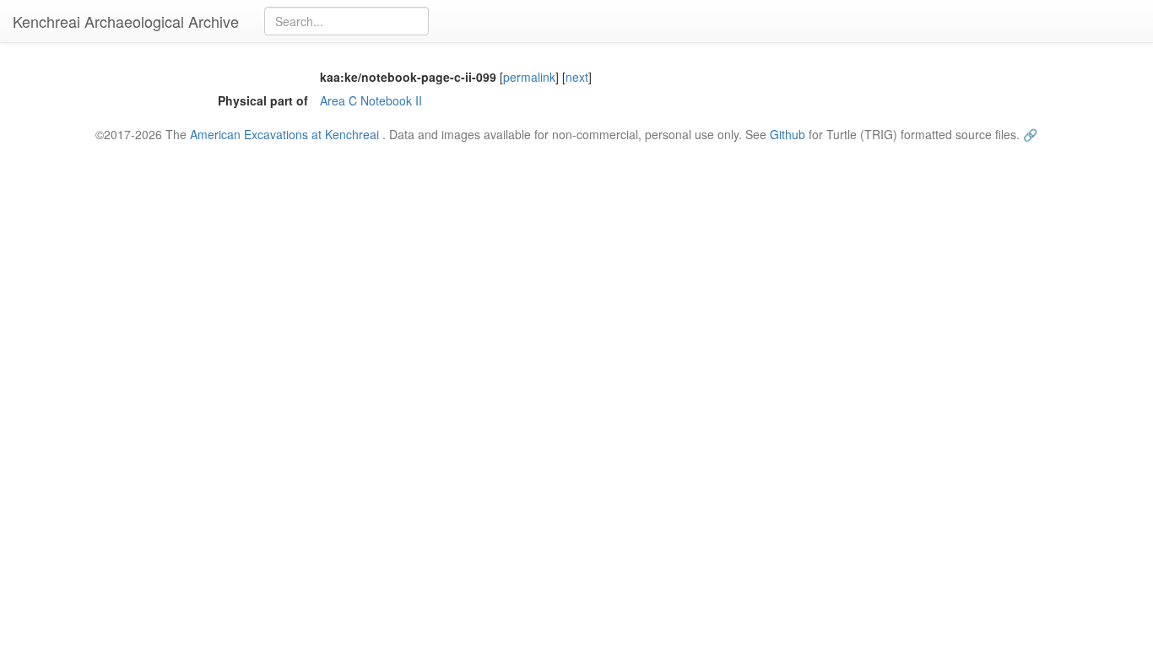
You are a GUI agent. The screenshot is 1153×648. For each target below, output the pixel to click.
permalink (529, 76)
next (577, 76)
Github (787, 134)
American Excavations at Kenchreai (284, 134)
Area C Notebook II (371, 100)
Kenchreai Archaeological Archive (126, 21)
